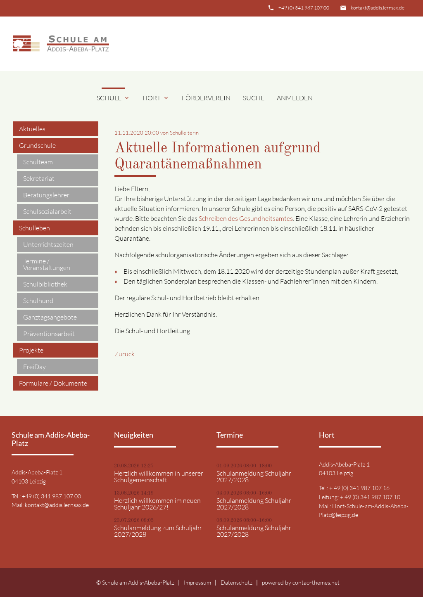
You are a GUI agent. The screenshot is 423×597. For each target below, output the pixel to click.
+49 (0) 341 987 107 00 (303, 8)
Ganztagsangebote (50, 317)
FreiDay (34, 366)
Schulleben (34, 228)
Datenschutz (236, 582)
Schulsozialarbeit (47, 211)
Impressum (197, 582)
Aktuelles (32, 129)
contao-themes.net (316, 582)
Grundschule (37, 145)
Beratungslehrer (46, 195)
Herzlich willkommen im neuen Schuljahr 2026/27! (157, 503)
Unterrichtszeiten (48, 244)
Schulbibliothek (45, 284)
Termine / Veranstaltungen (46, 264)
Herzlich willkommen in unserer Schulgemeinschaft (158, 476)
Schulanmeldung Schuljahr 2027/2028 (253, 476)
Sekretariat (39, 178)
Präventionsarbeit (49, 333)
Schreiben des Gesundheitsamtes (246, 218)
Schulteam (38, 162)
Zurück (124, 354)
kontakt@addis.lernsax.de (377, 8)
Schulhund (38, 300)
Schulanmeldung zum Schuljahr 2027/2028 (158, 531)
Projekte (31, 350)
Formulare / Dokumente (53, 383)
